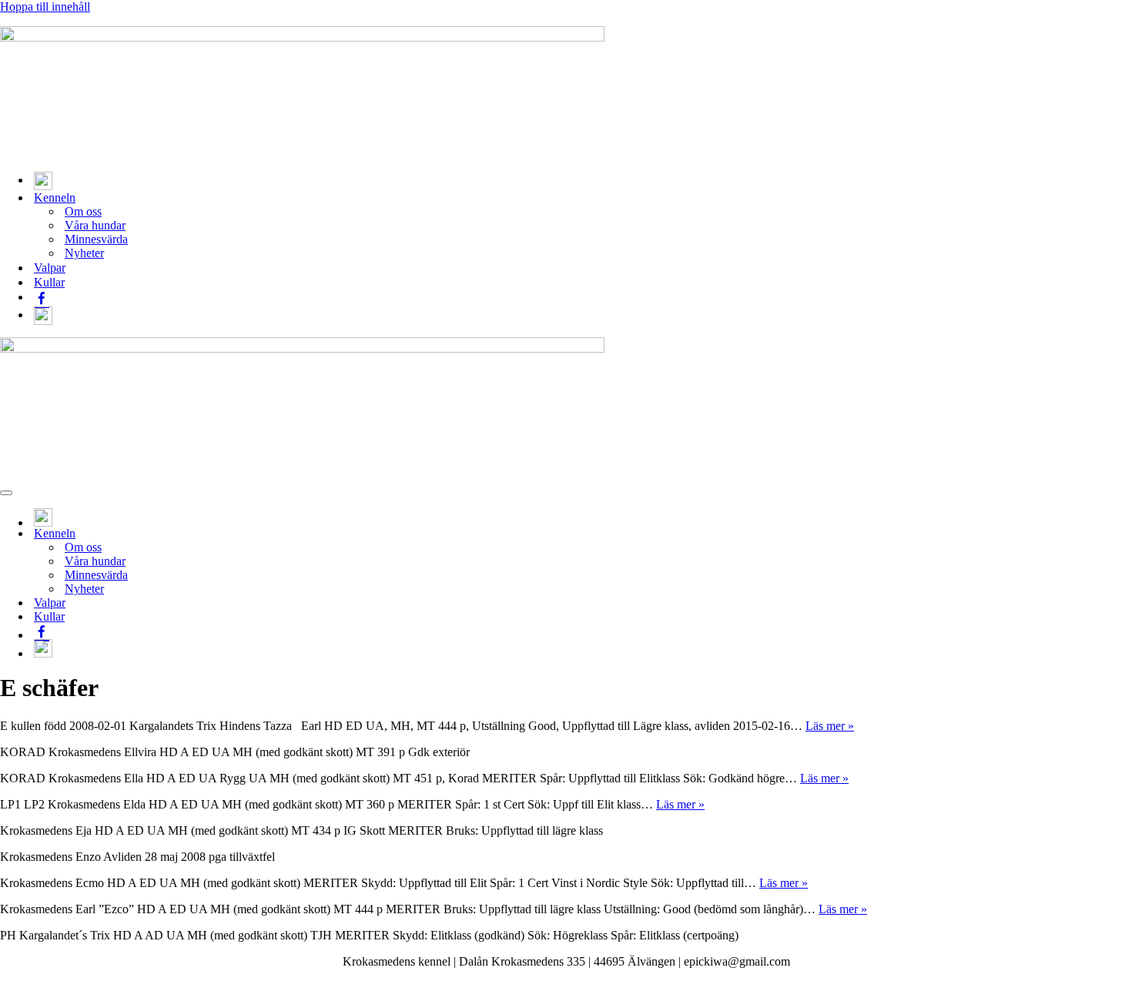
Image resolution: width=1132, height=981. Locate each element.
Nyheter (84, 252)
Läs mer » (829, 725)
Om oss (83, 211)
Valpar (49, 267)
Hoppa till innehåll (45, 6)
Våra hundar (95, 225)
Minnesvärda (96, 239)
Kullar (49, 282)
